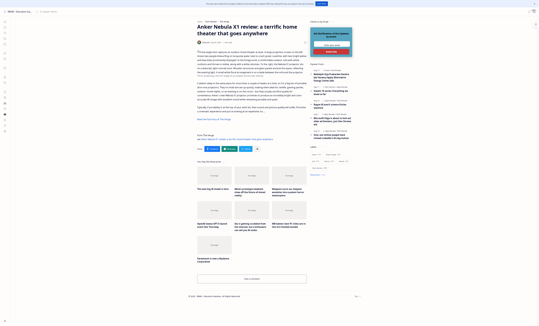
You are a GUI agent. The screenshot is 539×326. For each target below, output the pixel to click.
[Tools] (5, 27)
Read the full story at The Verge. (214, 119)
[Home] (5, 21)
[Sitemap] (5, 103)
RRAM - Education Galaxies (20, 11)
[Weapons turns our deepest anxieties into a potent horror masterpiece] (289, 176)
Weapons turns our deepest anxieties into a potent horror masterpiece (288, 192)
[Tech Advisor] (330, 87)
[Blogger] (5, 68)
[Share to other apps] (257, 149)
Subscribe (331, 51)
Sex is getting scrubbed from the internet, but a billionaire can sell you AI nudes (250, 227)
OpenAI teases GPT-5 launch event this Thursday (212, 225)
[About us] (5, 77)
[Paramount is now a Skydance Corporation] (214, 245)
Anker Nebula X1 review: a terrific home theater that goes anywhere (237, 139)
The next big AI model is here (213, 189)
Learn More (321, 4)
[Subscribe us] (5, 92)
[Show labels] (318, 174)
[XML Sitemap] (5, 109)
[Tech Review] (342, 100)
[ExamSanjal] (336, 70)
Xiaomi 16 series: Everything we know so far (331, 93)
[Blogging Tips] (5, 38)
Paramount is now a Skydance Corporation (213, 260)
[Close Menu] (534, 4)
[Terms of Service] (5, 131)
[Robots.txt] (5, 114)
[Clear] (80, 12)
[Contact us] (5, 83)
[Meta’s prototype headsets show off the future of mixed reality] (252, 176)
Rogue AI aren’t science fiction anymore (330, 106)
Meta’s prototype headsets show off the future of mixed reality (250, 192)
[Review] (5, 59)
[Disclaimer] (5, 125)
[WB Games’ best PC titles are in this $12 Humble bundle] (289, 210)
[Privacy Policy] (5, 120)
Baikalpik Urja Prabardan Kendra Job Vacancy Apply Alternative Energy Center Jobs (331, 77)
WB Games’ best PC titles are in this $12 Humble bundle (289, 225)
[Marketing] (5, 53)
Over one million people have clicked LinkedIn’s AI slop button (331, 136)
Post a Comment (252, 279)
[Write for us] (5, 97)
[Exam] (328, 70)
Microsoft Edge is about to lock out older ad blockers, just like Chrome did (332, 121)
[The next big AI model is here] (214, 176)
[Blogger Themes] (5, 33)
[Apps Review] (342, 87)
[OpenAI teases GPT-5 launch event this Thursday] (214, 210)
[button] (529, 12)
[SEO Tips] (5, 44)
